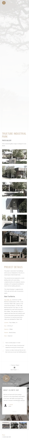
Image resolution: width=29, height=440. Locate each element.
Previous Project (15, 365)
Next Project (14, 369)
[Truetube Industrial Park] (14, 156)
